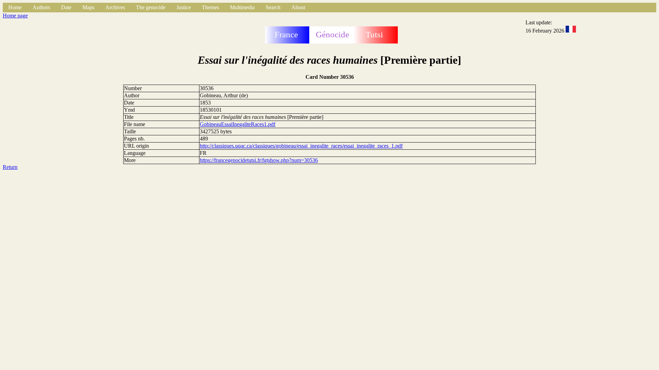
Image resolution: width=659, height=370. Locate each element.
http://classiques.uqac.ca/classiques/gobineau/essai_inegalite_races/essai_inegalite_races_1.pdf (301, 146)
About (298, 7)
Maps (88, 7)
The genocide (150, 7)
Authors (41, 7)
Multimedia (242, 7)
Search (273, 7)
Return (10, 167)
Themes (210, 7)
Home (15, 7)
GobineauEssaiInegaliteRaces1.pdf (237, 124)
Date (66, 7)
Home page (15, 15)
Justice (183, 7)
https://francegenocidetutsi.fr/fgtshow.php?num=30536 (259, 160)
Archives (115, 7)
